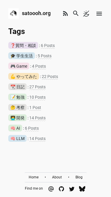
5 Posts (45, 55)
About (57, 177)
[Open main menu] (99, 13)
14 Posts (37, 117)
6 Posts (48, 45)
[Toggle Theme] (86, 13)
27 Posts (37, 86)
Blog (79, 177)
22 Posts (50, 76)
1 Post (35, 107)
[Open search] (76, 13)
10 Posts (37, 97)
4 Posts (39, 66)
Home (33, 177)
